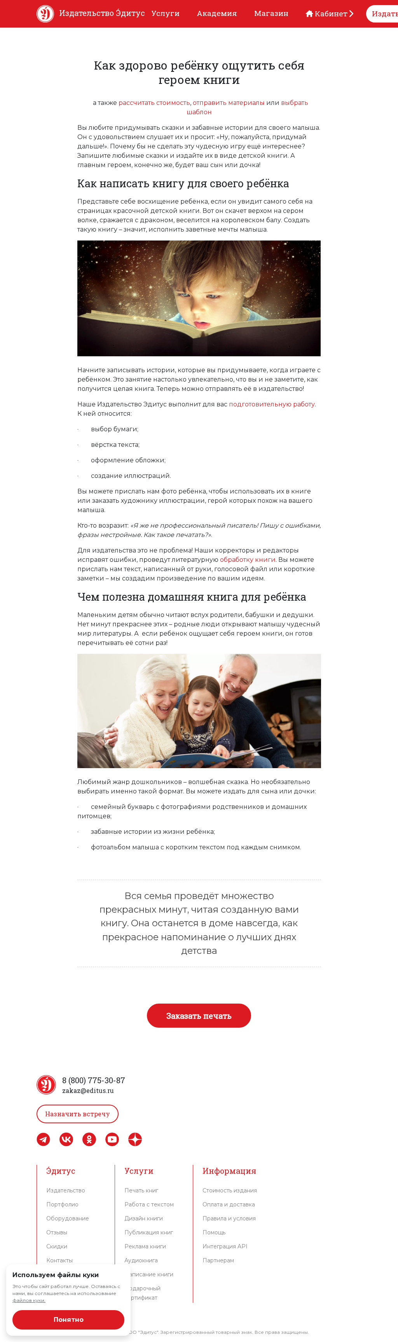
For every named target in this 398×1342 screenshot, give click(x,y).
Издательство (65, 1190)
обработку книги (248, 559)
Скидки (56, 1246)
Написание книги (148, 1274)
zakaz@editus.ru (88, 1090)
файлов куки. (28, 1300)
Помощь (213, 1232)
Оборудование (67, 1218)
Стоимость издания (229, 1190)
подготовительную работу (272, 404)
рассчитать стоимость (154, 102)
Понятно (69, 1319)
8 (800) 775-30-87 (93, 1080)
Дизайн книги (143, 1218)
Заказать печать (199, 1016)
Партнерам (218, 1260)
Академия (217, 13)
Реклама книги (145, 1246)
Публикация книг (148, 1232)
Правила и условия (229, 1218)
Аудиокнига (141, 1260)
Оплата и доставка (228, 1204)
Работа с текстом (149, 1204)
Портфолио (62, 1204)
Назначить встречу (77, 1114)
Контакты (59, 1260)
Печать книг (141, 1190)
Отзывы (56, 1232)
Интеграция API (225, 1246)
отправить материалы (229, 102)
